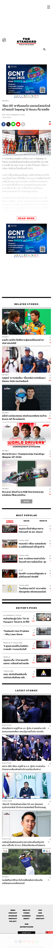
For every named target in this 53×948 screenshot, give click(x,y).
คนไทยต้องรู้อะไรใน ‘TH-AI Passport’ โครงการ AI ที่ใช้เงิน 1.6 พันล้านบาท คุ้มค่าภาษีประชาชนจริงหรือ (17, 620)
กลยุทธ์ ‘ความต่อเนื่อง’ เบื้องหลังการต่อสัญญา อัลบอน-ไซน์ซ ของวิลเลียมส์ (24, 379)
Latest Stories (26, 690)
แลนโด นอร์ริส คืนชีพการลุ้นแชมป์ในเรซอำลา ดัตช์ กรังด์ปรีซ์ (23, 341)
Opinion (13, 916)
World (6, 642)
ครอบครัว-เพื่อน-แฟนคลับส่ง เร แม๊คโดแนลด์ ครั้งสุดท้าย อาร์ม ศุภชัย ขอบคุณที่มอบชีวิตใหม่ (32, 545)
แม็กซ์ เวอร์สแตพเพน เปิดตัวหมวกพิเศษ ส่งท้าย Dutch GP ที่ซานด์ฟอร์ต (24, 417)
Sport (5, 101)
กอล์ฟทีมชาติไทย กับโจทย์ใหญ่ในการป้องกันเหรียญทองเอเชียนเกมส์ (22, 882)
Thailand (24, 540)
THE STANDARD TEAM (15, 114)
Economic (8, 615)
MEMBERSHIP (26, 933)
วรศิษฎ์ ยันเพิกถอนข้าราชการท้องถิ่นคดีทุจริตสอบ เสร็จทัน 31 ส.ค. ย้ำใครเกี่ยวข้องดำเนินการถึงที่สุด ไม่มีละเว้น (23, 844)
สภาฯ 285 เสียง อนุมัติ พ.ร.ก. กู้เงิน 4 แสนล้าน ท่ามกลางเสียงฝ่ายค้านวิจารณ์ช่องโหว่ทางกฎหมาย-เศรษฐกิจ (23, 768)
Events (40, 916)
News (12, 910)
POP (21, 570)
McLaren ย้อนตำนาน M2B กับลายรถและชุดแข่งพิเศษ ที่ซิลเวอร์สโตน (23, 493)
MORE (26, 501)
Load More (26, 890)
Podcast (13, 913)
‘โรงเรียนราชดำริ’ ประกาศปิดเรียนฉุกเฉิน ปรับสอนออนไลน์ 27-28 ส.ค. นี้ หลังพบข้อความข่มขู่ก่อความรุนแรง (33, 590)
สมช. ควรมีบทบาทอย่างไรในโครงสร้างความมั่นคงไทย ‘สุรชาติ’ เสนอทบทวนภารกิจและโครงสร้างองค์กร (32, 560)
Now (40, 913)
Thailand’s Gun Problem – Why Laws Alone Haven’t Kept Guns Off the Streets (16, 632)
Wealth (26, 910)
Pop (40, 910)
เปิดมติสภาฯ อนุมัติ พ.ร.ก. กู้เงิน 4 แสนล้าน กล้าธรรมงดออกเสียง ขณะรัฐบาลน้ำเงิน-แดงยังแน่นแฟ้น (24, 730)
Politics (23, 525)
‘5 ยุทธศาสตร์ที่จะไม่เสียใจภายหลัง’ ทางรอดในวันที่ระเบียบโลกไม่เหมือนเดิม (15, 647)
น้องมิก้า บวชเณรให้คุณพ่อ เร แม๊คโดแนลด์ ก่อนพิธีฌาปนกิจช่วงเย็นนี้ (32, 575)
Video (26, 913)
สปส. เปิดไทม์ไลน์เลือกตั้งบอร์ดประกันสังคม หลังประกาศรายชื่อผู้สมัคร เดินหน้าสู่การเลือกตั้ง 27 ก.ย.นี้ (16, 676)
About (26, 918)
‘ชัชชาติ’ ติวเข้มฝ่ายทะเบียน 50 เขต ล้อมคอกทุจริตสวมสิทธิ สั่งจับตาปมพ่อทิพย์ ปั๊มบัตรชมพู (24, 806)
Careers (26, 916)
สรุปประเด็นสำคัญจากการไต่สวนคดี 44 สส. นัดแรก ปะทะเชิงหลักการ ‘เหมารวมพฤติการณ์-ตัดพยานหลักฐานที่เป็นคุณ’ (31, 530)
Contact (40, 918)
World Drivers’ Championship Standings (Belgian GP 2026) (23, 455)
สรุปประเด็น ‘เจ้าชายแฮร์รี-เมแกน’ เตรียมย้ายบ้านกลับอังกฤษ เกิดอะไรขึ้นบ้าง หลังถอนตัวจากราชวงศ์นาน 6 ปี (16, 662)
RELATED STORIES (26, 304)
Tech (18, 615)
